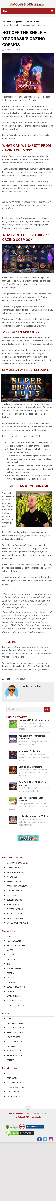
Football (11, 973)
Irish (9, 964)
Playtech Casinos (15, 909)
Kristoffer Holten (12, 50)
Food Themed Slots (15, 1005)
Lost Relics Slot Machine (30, 767)
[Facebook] (39, 1139)
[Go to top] (28, 1109)
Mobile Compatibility (16, 918)
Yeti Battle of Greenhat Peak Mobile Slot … (32, 737)
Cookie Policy (13, 1092)
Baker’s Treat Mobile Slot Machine (31, 799)
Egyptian (11, 982)
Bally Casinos (13, 895)
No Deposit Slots (14, 1042)
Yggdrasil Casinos (15, 914)
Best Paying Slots (15, 1033)
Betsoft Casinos (14, 900)
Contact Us (12, 1078)
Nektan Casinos (14, 868)
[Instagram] (51, 1139)
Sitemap (10, 1060)
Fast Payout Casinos (16, 1023)
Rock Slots (12, 936)
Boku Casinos (13, 905)
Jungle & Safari (14, 969)
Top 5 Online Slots (15, 1028)
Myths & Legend (14, 996)
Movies (10, 950)
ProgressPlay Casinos (17, 886)
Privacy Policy (13, 1096)
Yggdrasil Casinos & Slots (26, 22)
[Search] (47, 709)
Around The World (15, 1001)
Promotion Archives (16, 1056)
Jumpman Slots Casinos (17, 863)
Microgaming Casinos (16, 872)
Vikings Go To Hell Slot (29, 751)
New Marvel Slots (15, 941)
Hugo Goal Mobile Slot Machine (34, 720)
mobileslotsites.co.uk (28, 1117)
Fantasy (10, 978)
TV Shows (11, 955)
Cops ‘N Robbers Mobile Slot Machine (32, 783)
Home (8, 22)
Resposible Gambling (16, 1083)
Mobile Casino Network (17, 923)
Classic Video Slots (16, 987)
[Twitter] (45, 1139)
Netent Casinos (14, 882)
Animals (10, 992)
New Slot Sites (13, 1037)
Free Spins (11, 1046)
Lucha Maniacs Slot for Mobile (33, 816)
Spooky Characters (16, 946)
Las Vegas (11, 959)
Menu (6, 11)
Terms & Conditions (15, 1087)
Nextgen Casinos (14, 891)
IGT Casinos (12, 877)
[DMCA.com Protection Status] (20, 1135)
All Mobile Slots (14, 1051)
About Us (11, 1073)
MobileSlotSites (18, 1113)
